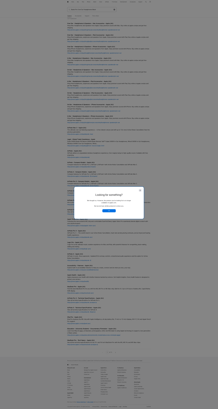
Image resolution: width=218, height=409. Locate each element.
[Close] (140, 190)
